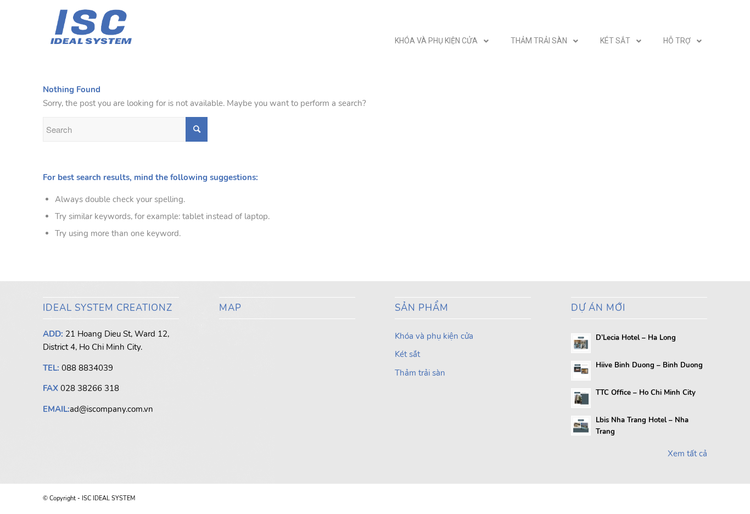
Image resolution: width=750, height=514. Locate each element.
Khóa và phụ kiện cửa (434, 336)
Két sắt (407, 354)
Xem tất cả (687, 453)
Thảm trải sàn (420, 372)
